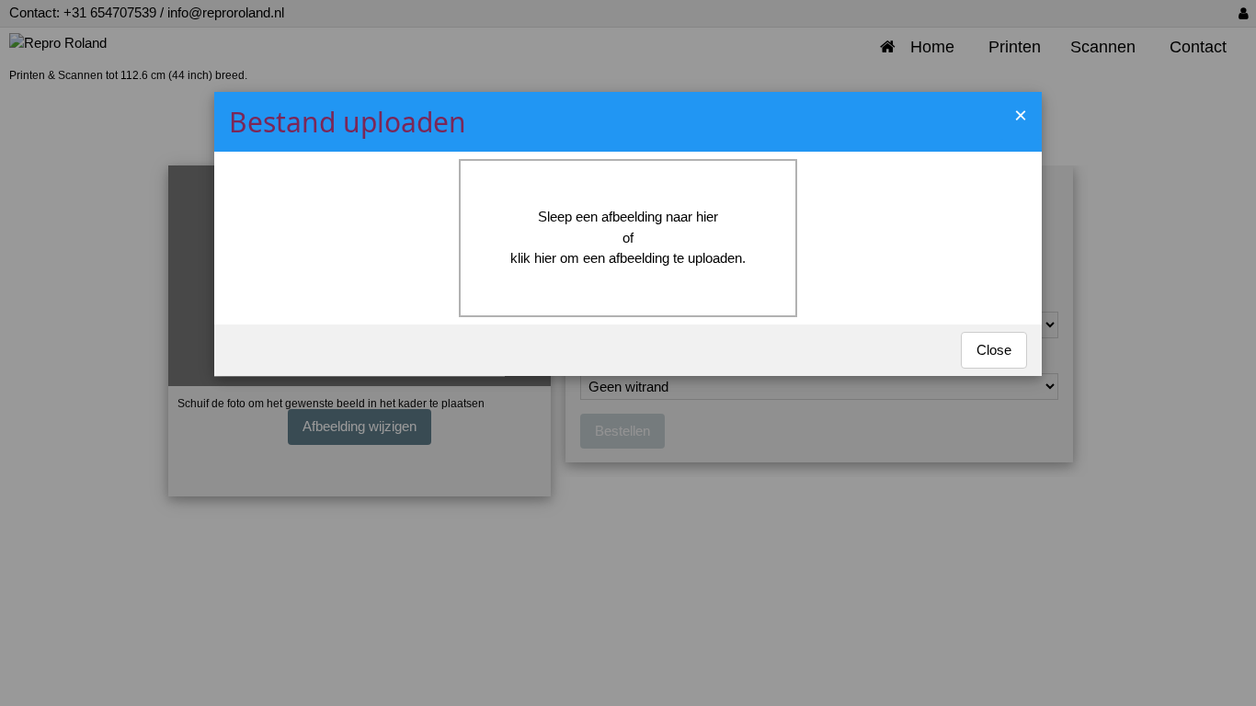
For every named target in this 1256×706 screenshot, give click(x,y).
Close (993, 350)
